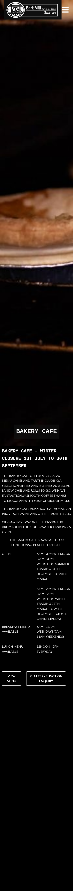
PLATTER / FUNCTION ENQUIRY (46, 678)
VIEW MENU (11, 678)
